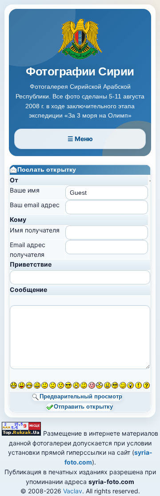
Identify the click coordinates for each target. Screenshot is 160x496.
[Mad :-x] (107, 385)
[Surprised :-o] (76, 385)
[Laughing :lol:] (13, 385)
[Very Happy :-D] (29, 385)
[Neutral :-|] (44, 385)
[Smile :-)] (37, 385)
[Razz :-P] (21, 385)
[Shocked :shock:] (99, 385)
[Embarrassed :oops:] (91, 385)
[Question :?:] (146, 385)
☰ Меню (80, 138)
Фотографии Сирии (80, 72)
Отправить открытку (83, 407)
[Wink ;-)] (123, 385)
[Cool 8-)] (68, 385)
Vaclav (72, 491)
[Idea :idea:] (130, 385)
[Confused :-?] (83, 385)
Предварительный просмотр (81, 397)
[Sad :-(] (52, 385)
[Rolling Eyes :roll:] (115, 385)
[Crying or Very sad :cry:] (60, 385)
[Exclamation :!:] (138, 385)
